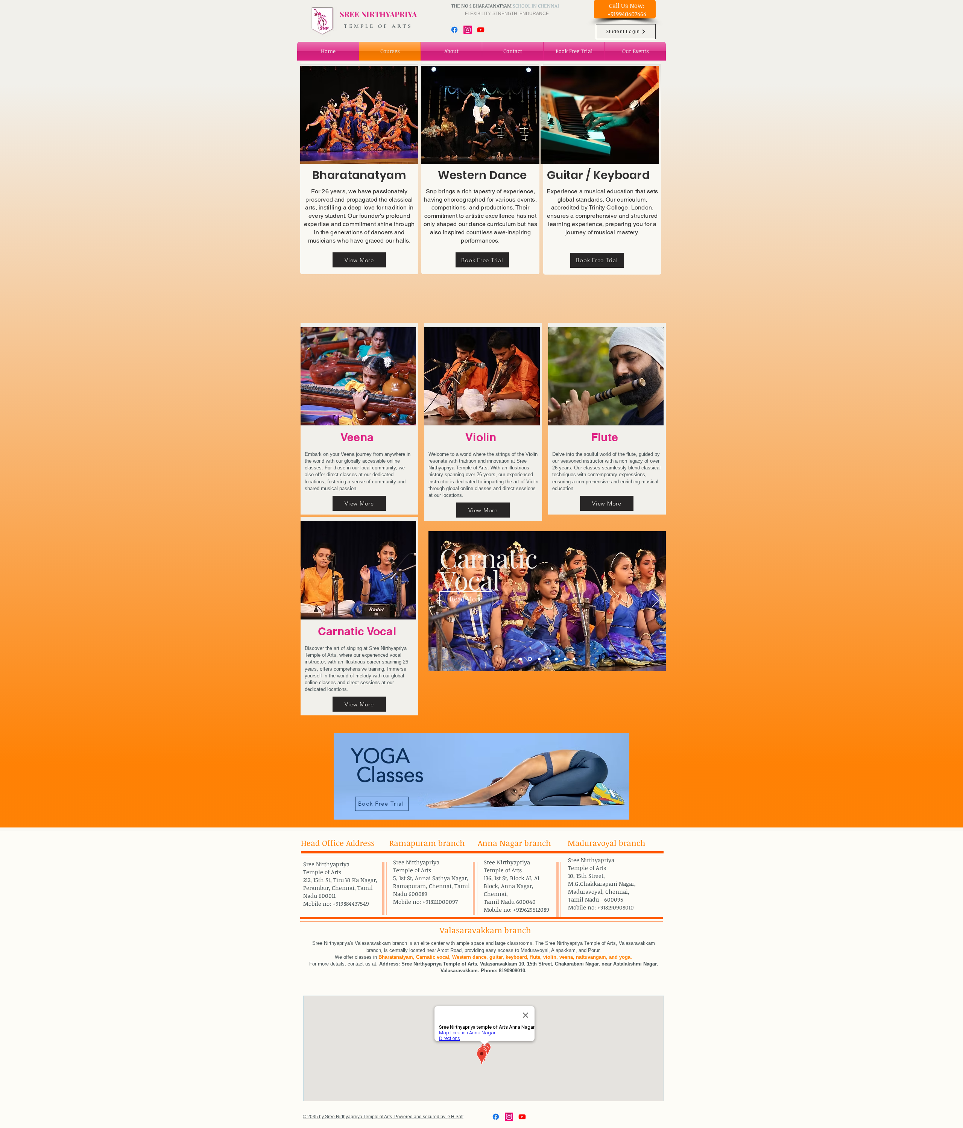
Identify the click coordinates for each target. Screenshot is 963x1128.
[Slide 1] (520, 658)
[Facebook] (454, 30)
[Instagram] (467, 30)
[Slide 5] (556, 658)
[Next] (655, 601)
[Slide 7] (574, 658)
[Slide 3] (539, 658)
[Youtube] (481, 30)
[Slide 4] (548, 658)
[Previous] (439, 601)
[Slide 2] (530, 659)
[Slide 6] (565, 658)
